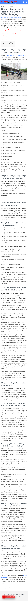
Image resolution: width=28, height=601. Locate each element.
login (6, 588)
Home (2, 6)
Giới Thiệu (21, 594)
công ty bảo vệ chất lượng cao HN (15, 55)
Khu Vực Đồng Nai (9, 6)
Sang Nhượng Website (16, 596)
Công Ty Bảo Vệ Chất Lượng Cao (10, 594)
